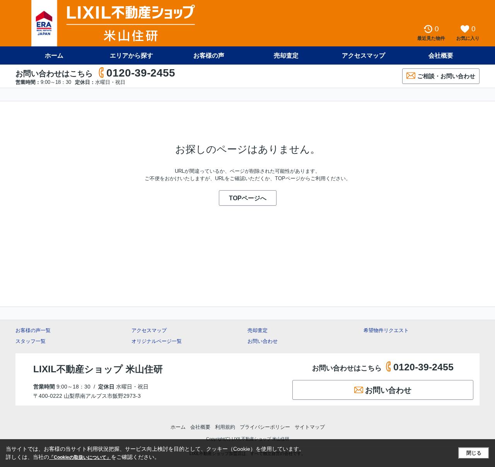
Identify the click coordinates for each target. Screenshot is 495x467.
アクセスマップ (149, 330)
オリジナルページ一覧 (156, 341)
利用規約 (225, 427)
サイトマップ (310, 427)
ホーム (54, 55)
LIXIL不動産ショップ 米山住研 (98, 369)
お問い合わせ (263, 341)
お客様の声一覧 (33, 330)
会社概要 (440, 55)
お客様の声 (208, 55)
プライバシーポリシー (265, 427)
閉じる (473, 453)
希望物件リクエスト (386, 330)
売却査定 (286, 55)
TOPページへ (247, 198)
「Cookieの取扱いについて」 (80, 457)
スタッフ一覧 (30, 341)
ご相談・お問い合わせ (446, 76)
